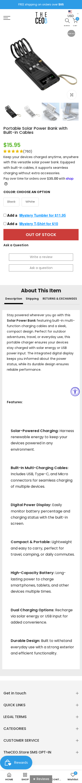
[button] (13, 151)
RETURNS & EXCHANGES (60, 299)
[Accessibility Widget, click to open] (75, 391)
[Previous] (10, 64)
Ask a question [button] (41, 268)
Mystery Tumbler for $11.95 (42, 215)
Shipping (32, 299)
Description (13, 299)
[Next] (71, 64)
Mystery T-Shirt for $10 (38, 223)
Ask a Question (15, 245)
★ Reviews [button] (41, 779)
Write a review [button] (41, 257)
